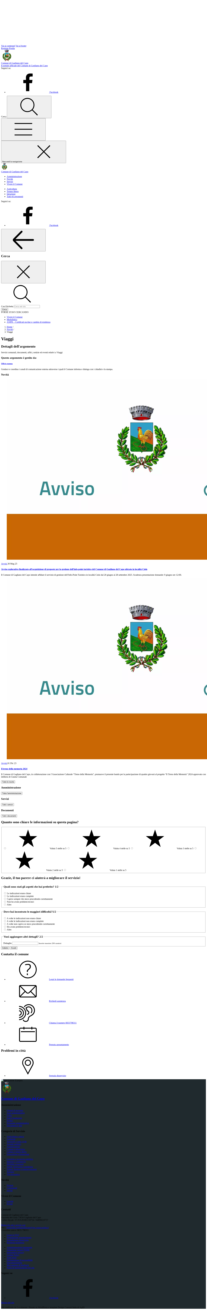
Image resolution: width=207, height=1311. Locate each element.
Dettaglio (7, 943)
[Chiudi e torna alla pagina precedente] (23, 272)
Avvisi (4, 564)
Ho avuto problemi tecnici (18, 927)
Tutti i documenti (9, 816)
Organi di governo (15, 1110)
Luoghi (10, 1201)
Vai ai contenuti (8, 46)
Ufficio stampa (7, 364)
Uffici (9, 1115)
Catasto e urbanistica (16, 1149)
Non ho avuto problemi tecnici (20, 902)
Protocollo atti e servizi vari (13, 1225)
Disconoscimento (14, 1262)
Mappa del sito (7, 1302)
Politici (10, 1120)
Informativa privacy (15, 1252)
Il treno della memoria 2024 (14, 769)
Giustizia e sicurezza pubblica (20, 1159)
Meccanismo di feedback (18, 1265)
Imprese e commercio (16, 1161)
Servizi (10, 181)
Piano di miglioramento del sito (20, 1268)
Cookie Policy (13, 1255)
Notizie (10, 1185)
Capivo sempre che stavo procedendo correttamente (30, 899)
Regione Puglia (8, 48)
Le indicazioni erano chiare (19, 893)
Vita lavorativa (13, 1174)
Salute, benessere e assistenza (20, 1167)
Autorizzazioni (13, 1146)
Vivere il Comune (15, 184)
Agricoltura (12, 189)
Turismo (10, 1172)
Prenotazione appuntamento (19, 1237)
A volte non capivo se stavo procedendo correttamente (31, 924)
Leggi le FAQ (13, 1235)
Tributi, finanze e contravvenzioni (22, 1169)
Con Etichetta (7, 306)
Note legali (11, 1257)
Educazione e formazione (18, 1154)
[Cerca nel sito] (29, 107)
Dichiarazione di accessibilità (20, 1260)
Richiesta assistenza (15, 1242)
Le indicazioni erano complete (20, 896)
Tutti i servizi (7, 805)
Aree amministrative (16, 1113)
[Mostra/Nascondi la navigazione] (23, 129)
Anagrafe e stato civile (17, 1141)
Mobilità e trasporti (15, 1164)
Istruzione (11, 194)
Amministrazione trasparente (19, 1247)
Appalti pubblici (14, 1144)
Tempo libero (13, 191)
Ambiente (11, 1139)
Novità (10, 179)
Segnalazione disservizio (18, 1240)
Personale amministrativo (18, 1123)
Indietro (5, 948)
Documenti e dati (14, 1125)
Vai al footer (20, 46)
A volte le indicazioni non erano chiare (24, 918)
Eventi (10, 1204)
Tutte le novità (8, 782)
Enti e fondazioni (14, 1118)
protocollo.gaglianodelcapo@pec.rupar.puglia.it (27, 1227)
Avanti (13, 948)
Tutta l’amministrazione (11, 793)
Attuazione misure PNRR (18, 1250)
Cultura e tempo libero (17, 1152)
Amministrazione (14, 176)
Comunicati (12, 1188)
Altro (9, 904)
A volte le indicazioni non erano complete (25, 921)
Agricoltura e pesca (15, 1136)
